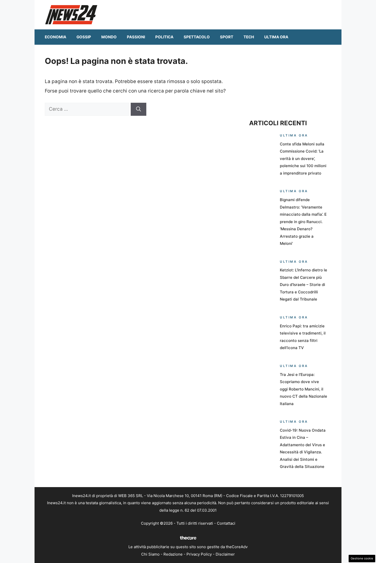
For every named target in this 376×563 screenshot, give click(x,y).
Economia (55, 37)
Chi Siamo (150, 554)
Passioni (136, 37)
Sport (226, 37)
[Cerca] (138, 109)
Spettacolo (197, 37)
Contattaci (226, 523)
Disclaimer (225, 554)
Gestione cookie (362, 558)
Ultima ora (276, 37)
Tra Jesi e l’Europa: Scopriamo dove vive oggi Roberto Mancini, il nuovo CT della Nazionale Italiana (303, 389)
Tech (249, 37)
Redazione (173, 554)
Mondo (109, 37)
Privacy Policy (199, 554)
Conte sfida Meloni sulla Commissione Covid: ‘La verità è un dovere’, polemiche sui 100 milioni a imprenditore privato (303, 159)
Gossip (83, 37)
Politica (164, 37)
